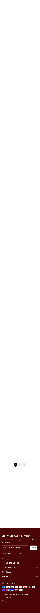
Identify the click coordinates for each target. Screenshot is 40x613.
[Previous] (3, 37)
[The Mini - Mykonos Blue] (29, 442)
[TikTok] (14, 563)
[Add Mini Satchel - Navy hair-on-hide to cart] (3, 51)
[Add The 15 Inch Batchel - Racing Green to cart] (3, 219)
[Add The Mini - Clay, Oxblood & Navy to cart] (22, 280)
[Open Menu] (4, 4)
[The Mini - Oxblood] (10, 290)
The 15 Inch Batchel (27, 213)
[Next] (37, 37)
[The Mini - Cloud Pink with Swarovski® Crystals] (10, 121)
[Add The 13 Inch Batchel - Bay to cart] (3, 189)
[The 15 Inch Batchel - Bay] (29, 412)
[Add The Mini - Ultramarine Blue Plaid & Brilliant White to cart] (3, 250)
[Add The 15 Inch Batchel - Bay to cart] (22, 402)
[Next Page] (24, 465)
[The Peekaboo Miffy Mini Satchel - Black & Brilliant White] (10, 320)
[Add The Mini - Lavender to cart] (3, 342)
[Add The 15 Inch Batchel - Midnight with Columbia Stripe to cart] (22, 342)
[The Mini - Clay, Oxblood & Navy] (29, 290)
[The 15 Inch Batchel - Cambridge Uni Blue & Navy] (29, 260)
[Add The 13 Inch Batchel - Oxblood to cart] (22, 310)
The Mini (5, 135)
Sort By (34, 44)
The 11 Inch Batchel (27, 135)
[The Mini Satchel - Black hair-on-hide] (29, 91)
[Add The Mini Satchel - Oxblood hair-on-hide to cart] (3, 81)
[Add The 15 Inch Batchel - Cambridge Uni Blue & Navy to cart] (22, 250)
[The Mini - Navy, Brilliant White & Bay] (29, 382)
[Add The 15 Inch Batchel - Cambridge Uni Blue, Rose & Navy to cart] (22, 189)
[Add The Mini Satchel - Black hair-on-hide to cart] (22, 81)
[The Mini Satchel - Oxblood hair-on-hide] (10, 91)
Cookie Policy (6, 607)
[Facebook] (3, 563)
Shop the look (20, 182)
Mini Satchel (6, 75)
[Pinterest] (18, 563)
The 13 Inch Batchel (8, 213)
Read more (20, 33)
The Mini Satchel (26, 75)
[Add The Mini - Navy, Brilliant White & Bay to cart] (22, 372)
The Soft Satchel (7, 395)
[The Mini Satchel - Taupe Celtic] (29, 61)
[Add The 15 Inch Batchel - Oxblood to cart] (22, 219)
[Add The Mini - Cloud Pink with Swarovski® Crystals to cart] (3, 111)
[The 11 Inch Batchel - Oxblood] (29, 121)
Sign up (33, 547)
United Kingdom (10, 583)
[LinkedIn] (10, 563)
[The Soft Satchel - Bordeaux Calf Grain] (10, 442)
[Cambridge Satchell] (20, 4)
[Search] (7, 4)
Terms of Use (6, 604)
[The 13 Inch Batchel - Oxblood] (29, 320)
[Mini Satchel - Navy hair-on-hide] (10, 61)
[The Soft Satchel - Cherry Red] (10, 382)
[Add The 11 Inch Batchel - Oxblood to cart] (22, 111)
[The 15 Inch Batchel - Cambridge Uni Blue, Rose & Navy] (29, 200)
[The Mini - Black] (10, 412)
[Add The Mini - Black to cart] (3, 402)
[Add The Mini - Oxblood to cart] (3, 280)
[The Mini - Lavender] (10, 352)
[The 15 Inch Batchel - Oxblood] (29, 230)
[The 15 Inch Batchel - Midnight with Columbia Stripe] (29, 352)
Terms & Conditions (8, 598)
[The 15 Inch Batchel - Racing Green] (10, 230)
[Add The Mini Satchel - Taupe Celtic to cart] (22, 51)
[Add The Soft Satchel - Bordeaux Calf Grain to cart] (3, 432)
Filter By (24, 44)
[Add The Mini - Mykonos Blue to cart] (22, 432)
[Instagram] (7, 563)
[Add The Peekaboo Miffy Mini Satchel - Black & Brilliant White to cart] (3, 310)
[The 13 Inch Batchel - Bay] (10, 200)
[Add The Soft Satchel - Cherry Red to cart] (3, 372)
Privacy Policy (6, 601)
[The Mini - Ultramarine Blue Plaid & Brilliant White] (10, 260)
